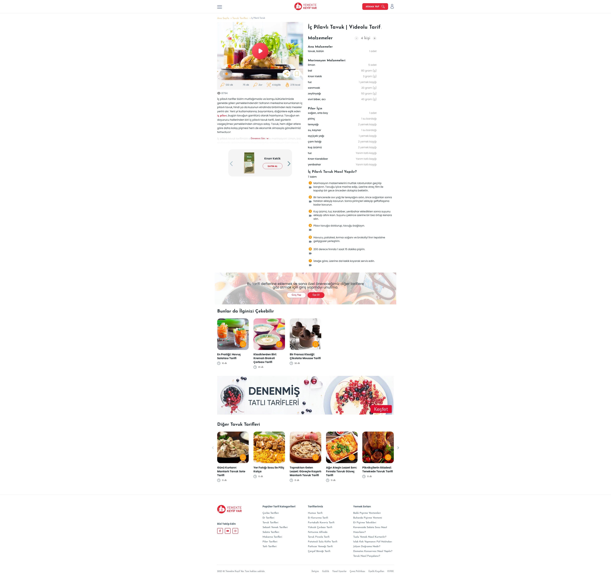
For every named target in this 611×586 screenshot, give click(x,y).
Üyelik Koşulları (376, 571)
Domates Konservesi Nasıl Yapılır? (372, 551)
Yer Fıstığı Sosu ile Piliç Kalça (268, 469)
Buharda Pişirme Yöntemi (367, 518)
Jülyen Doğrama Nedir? (366, 546)
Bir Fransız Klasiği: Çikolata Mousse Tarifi (305, 356)
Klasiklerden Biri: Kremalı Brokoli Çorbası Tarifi (265, 358)
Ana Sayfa (223, 18)
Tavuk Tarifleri (240, 18)
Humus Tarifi (315, 513)
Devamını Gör (258, 138)
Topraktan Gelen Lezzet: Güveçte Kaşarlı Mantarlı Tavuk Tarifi (305, 471)
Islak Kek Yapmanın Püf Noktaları (372, 541)
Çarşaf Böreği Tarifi (319, 551)
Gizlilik (325, 571)
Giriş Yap (296, 295)
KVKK (390, 571)
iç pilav (221, 115)
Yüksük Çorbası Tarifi (320, 527)
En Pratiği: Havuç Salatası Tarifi (229, 356)
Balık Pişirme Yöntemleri (367, 513)
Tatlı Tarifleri (270, 546)
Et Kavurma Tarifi (318, 518)
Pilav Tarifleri (270, 541)
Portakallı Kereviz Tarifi (321, 522)
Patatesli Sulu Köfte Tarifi (322, 541)
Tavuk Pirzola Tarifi (319, 537)
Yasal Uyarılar (339, 571)
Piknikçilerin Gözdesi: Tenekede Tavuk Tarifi (377, 469)
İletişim (315, 571)
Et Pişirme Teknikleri (364, 522)
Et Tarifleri (268, 518)
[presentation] (231, 164)
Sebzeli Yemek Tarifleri (275, 527)
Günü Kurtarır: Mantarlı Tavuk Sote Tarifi (231, 471)
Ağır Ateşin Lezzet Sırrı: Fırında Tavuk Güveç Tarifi (341, 471)
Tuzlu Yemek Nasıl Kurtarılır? (369, 537)
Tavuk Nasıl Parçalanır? (366, 556)
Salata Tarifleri (271, 532)
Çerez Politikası (357, 571)
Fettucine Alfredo (317, 532)
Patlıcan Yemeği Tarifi (320, 546)
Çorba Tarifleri (271, 513)
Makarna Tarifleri (272, 537)
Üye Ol (316, 295)
